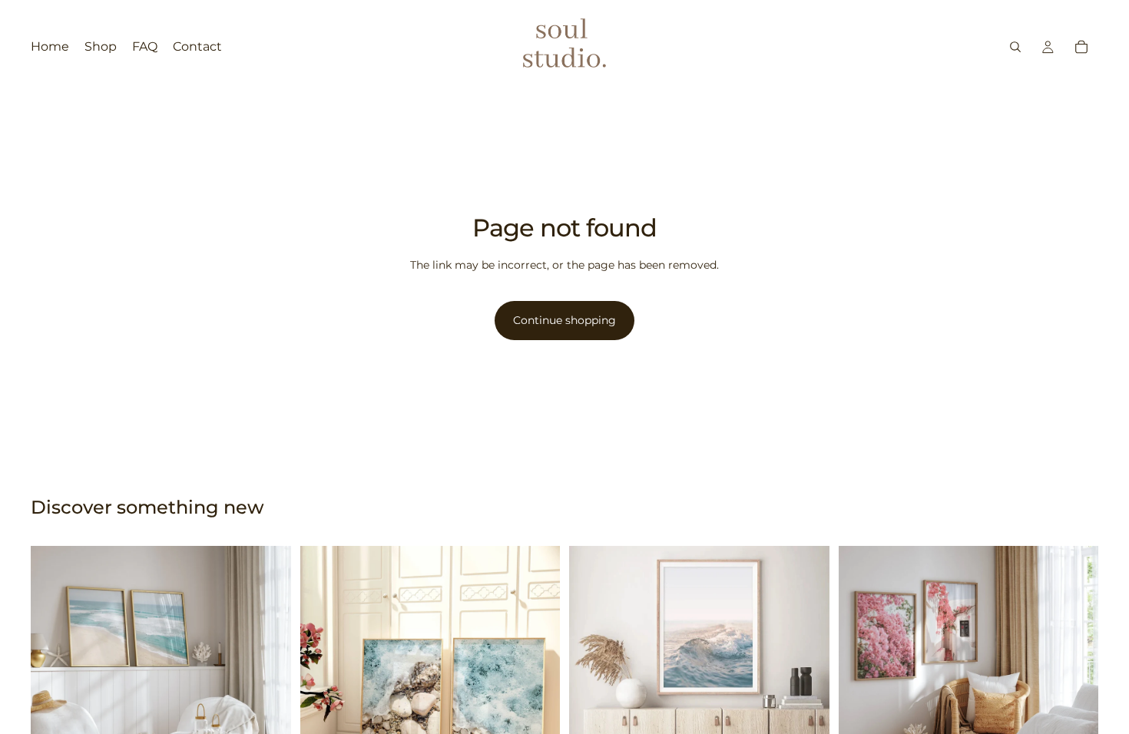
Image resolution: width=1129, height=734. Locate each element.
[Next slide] (268, 676)
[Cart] (1081, 47)
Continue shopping (564, 320)
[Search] (1015, 47)
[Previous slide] (54, 676)
